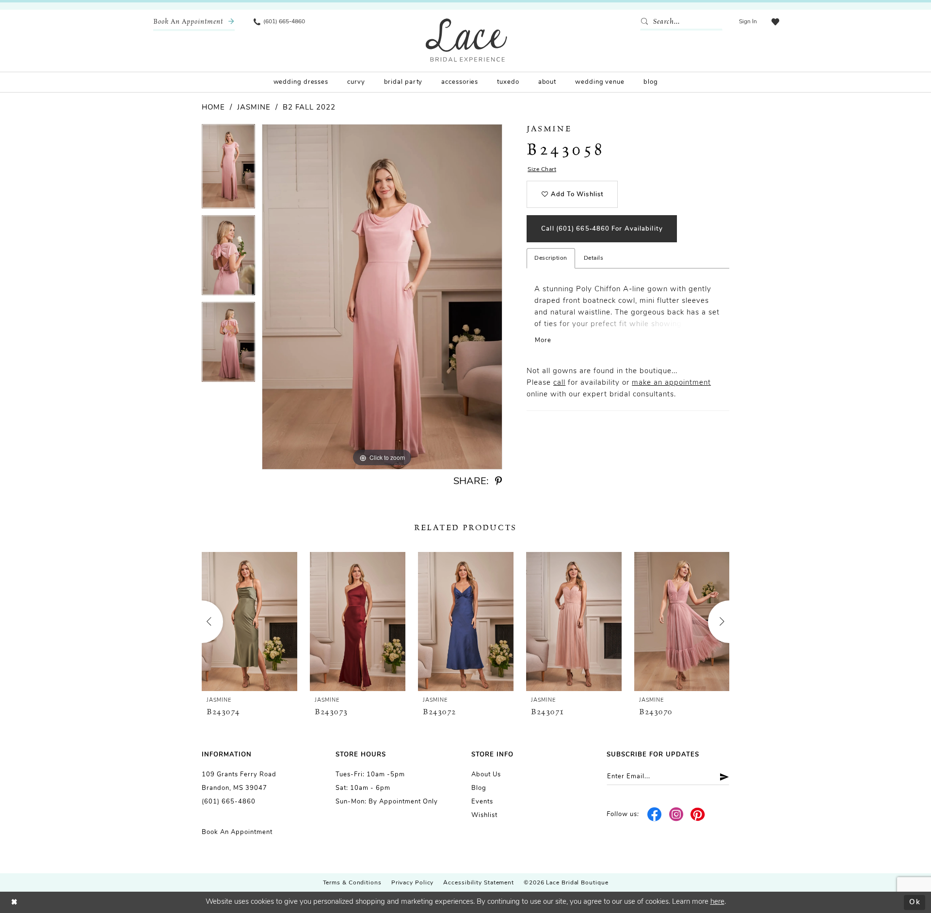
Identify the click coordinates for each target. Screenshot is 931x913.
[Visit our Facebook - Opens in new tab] (655, 814)
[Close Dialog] (14, 902)
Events (482, 802)
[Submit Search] (646, 22)
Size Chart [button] (542, 170)
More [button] (543, 340)
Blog (478, 788)
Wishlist (484, 815)
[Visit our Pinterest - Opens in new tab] (698, 814)
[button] (748, 22)
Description (550, 258)
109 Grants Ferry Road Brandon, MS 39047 (239, 781)
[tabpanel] (228, 169)
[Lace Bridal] (466, 40)
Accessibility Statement (478, 883)
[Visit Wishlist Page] (775, 22)
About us (486, 774)
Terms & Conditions (352, 883)
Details (594, 258)
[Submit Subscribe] (720, 776)
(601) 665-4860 (229, 802)
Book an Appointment (237, 832)
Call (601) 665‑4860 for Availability (602, 229)
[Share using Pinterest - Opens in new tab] (498, 481)
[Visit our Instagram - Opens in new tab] (676, 814)
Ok (914, 902)
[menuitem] (194, 22)
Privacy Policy (412, 883)
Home (213, 107)
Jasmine (254, 107)
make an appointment (671, 383)
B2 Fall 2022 (309, 107)
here (717, 902)
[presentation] (249, 621)
